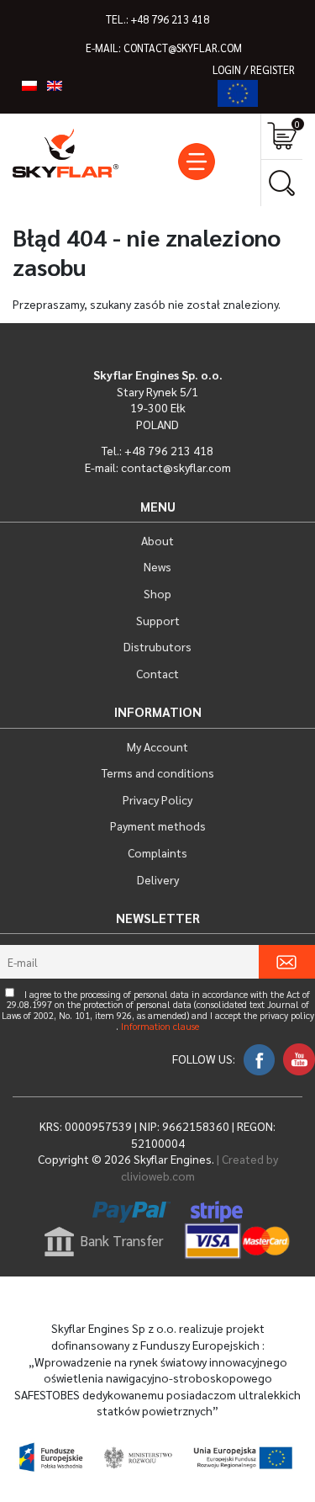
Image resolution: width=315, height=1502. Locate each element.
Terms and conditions (158, 772)
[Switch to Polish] (29, 85)
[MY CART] (282, 136)
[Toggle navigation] (196, 161)
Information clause (160, 1027)
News (157, 566)
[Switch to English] (54, 85)
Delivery (158, 879)
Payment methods (158, 825)
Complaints (157, 852)
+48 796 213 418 (170, 19)
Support (158, 620)
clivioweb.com (158, 1175)
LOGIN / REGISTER (254, 70)
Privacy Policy (157, 799)
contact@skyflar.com (182, 48)
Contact (157, 673)
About (157, 540)
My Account (157, 746)
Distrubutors (157, 646)
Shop (157, 593)
